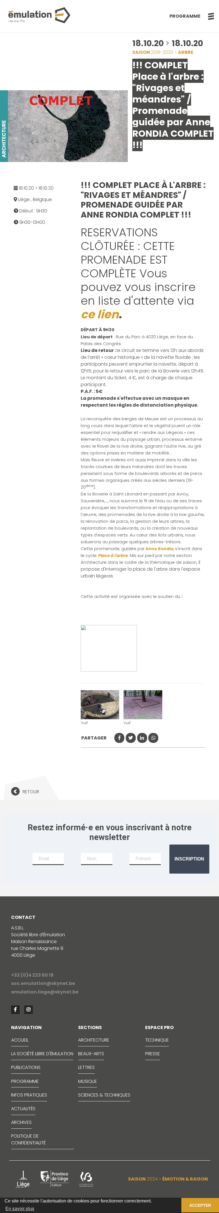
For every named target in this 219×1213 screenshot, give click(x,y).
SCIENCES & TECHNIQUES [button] (104, 1095)
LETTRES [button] (86, 1067)
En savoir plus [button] (19, 1208)
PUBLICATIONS (25, 1067)
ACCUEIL (20, 1040)
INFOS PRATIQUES (29, 1095)
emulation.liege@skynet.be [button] (44, 992)
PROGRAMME (25, 1081)
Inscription (189, 859)
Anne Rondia (159, 549)
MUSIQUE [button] (87, 1081)
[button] (208, 16)
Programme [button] (184, 16)
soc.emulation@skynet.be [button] (43, 983)
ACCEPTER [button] (200, 1205)
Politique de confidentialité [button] (28, 1139)
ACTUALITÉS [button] (23, 1108)
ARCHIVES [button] (21, 1122)
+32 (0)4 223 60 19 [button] (32, 975)
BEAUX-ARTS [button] (91, 1053)
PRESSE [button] (152, 1053)
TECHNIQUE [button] (157, 1040)
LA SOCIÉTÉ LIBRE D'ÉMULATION (42, 1053)
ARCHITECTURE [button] (93, 1040)
